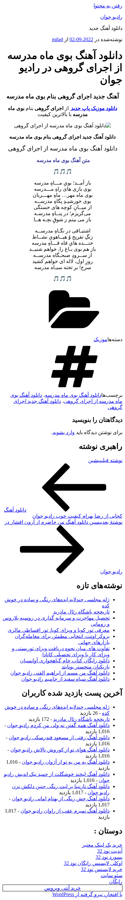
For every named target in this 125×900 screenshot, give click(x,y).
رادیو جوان (111, 17)
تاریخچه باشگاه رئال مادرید (81, 611)
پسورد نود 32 (109, 857)
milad (57, 39)
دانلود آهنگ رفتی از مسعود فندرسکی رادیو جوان (59, 737)
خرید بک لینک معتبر (102, 845)
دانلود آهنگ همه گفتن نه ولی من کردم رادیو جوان (58, 725)
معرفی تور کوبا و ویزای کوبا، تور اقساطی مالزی (59, 630)
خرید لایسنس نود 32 (101, 869)
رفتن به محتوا (108, 5)
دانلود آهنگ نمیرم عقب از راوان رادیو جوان (65, 811)
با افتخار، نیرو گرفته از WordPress (87, 894)
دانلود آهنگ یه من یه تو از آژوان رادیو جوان (66, 762)
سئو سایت (111, 875)
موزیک (100, 339)
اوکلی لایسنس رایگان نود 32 (93, 863)
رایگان (115, 881)
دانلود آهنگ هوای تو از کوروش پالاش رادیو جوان (60, 749)
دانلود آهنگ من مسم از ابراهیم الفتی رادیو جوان (60, 673)
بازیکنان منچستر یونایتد (86, 666)
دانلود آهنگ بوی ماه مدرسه (73, 395)
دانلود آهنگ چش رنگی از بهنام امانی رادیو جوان (61, 798)
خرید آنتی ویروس (62, 888)
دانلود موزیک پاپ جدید (93, 108)
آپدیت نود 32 (109, 851)
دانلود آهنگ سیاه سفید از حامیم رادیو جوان (65, 679)
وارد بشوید (64, 432)
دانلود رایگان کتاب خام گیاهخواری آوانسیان (65, 660)
